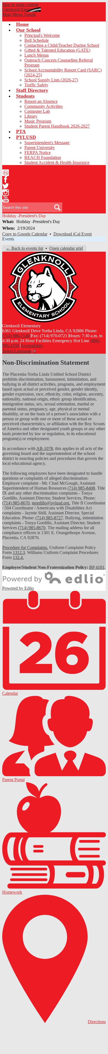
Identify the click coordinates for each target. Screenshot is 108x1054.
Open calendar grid (66, 248)
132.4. (18, 557)
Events (8, 239)
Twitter (5, 186)
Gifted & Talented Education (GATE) (57, 50)
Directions (97, 1021)
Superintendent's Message (47, 142)
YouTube (5, 199)
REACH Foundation (42, 157)
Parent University (39, 147)
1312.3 (19, 552)
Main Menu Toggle (19, 14)
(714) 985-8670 (16, 503)
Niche (5, 172)
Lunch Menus (36, 55)
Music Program (37, 121)
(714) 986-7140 (16, 335)
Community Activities (43, 106)
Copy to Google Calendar (24, 234)
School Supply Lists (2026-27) (51, 80)
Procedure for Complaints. (25, 547)
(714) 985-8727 (49, 517)
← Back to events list (24, 248)
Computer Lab (37, 111)
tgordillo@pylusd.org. (51, 503)
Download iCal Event (72, 234)
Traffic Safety (36, 85)
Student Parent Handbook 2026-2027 (57, 126)
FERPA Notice (37, 152)
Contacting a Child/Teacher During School (61, 45)
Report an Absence (41, 101)
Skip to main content (20, 4)
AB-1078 (44, 448)
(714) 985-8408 (81, 488)
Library (30, 116)
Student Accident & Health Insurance (56, 162)
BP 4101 (96, 567)
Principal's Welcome (42, 35)
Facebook (5, 179)
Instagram (5, 192)
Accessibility (31, 345)
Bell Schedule (36, 40)
